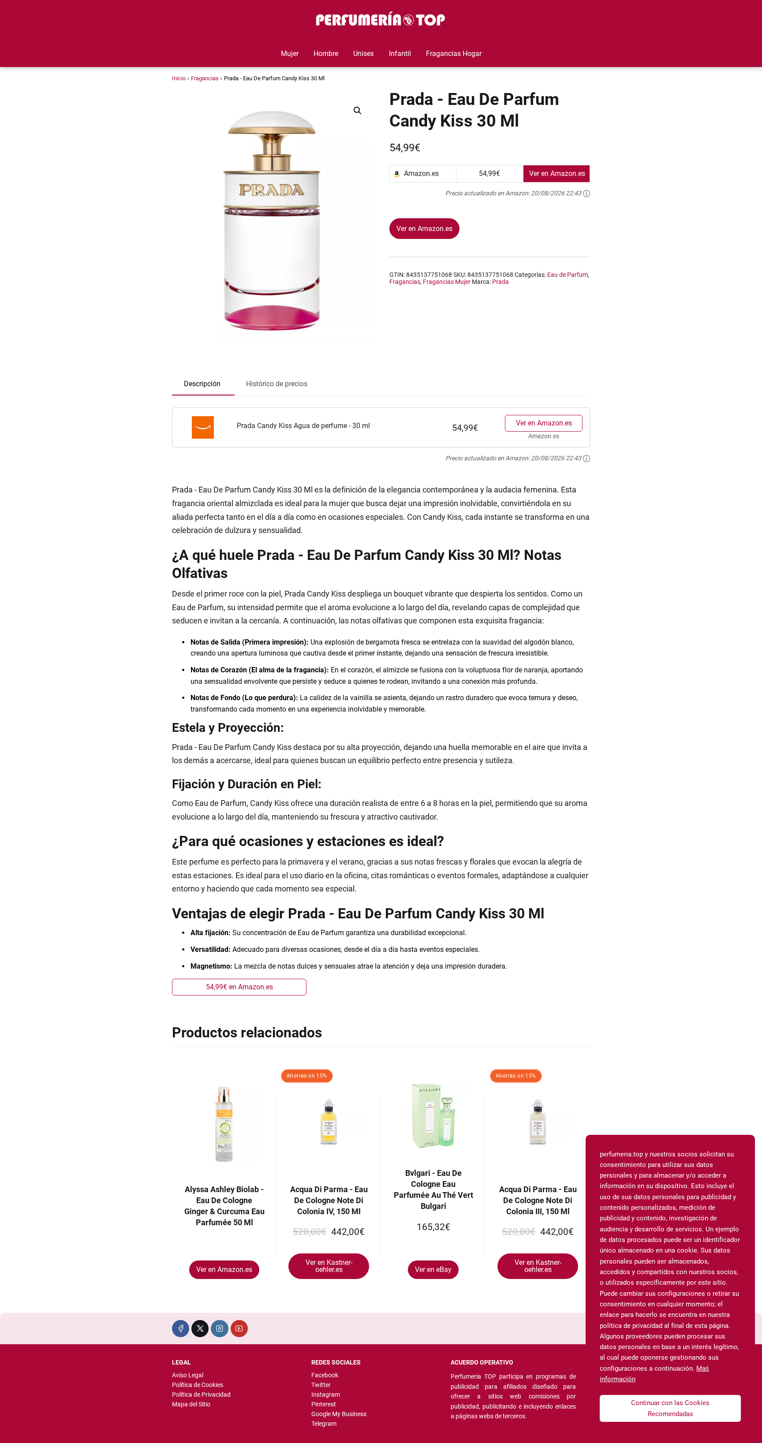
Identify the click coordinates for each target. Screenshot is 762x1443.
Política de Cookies (197, 1384)
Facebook (324, 1375)
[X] (200, 1328)
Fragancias (205, 78)
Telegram (323, 1423)
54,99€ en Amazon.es (239, 987)
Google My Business (338, 1413)
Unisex (363, 53)
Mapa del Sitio (191, 1404)
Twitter (321, 1384)
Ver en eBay (433, 1269)
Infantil (400, 53)
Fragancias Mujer (447, 281)
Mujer (290, 53)
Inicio (179, 78)
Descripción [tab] (202, 384)
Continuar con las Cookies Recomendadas (670, 1408)
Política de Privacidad (201, 1394)
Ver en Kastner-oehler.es (329, 1266)
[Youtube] (239, 1328)
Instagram (325, 1394)
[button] (358, 111)
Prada (500, 281)
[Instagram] (219, 1328)
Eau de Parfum (567, 274)
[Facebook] (180, 1328)
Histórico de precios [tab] (276, 384)
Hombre (326, 53)
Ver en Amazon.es (424, 228)
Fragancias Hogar (454, 53)
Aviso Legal (187, 1375)
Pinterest (323, 1404)
